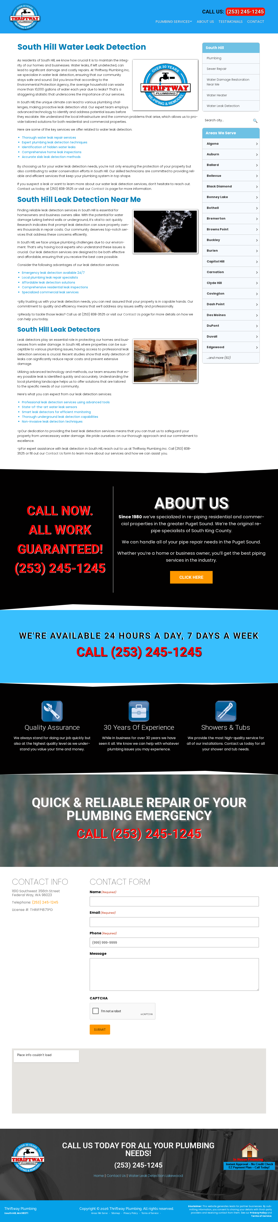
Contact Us (100, 189)
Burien (212, 250)
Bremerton (216, 218)
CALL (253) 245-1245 (139, 651)
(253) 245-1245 (245, 12)
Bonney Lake (217, 197)
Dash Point (216, 304)
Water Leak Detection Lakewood (156, 1175)
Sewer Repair (217, 69)
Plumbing (214, 58)
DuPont (213, 325)
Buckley (213, 240)
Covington (215, 293)
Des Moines (216, 315)
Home (99, 1175)
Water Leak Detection (223, 106)
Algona (212, 143)
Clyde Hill (214, 283)
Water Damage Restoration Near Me (228, 82)
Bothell (213, 208)
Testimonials (230, 21)
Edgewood (215, 347)
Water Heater (217, 95)
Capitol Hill (215, 261)
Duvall (212, 336)
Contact (255, 21)
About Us (205, 21)
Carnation (215, 272)
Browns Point (217, 229)
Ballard (213, 165)
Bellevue (214, 176)
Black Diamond (219, 186)
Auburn (213, 154)
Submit (100, 1029)
